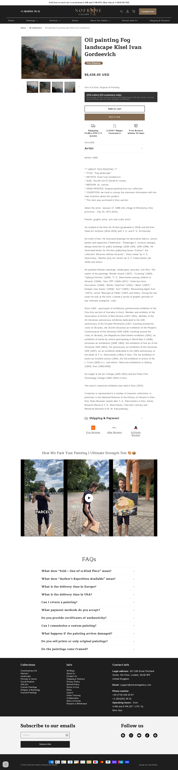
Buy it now (114, 117)
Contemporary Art (29, 671)
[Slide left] (23, 86)
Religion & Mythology (30, 690)
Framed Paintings (29, 693)
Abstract (24, 673)
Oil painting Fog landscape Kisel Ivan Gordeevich (67, 28)
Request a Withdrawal (77, 704)
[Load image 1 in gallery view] (32, 87)
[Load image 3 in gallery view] (57, 87)
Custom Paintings (29, 687)
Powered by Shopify (49, 765)
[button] (122, 11)
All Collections (35, 28)
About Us (71, 673)
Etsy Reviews (93, 432)
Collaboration (73, 698)
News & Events (74, 701)
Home (23, 28)
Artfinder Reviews (136, 434)
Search (70, 693)
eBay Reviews (114, 432)
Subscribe (45, 744)
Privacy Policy (73, 682)
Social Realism (28, 682)
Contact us (148, 11)
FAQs (69, 690)
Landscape (26, 676)
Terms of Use (73, 687)
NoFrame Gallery (34, 765)
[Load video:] (89, 497)
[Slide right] (79, 86)
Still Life (24, 684)
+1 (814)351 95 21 (30, 11)
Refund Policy (73, 684)
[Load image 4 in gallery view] (69, 87)
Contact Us (72, 676)
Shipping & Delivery (76, 679)
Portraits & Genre (29, 679)
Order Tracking (74, 695)
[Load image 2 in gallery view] (45, 87)
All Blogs (71, 671)
